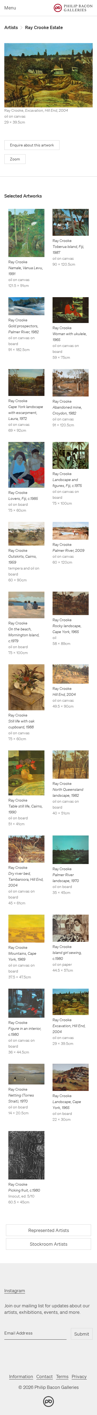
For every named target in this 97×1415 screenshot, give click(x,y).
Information (21, 1376)
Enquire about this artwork (32, 145)
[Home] (73, 8)
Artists (11, 27)
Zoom (15, 159)
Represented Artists (48, 1230)
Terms (62, 1376)
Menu (10, 7)
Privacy (79, 1376)
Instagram (14, 1290)
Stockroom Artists (48, 1244)
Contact (44, 1376)
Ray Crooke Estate (44, 27)
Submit (81, 1334)
